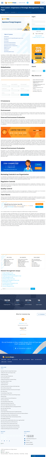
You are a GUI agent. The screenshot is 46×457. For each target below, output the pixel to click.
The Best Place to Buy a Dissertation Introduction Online (10, 426)
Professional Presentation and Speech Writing (8, 379)
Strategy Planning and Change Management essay (11, 275)
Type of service (4, 84)
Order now (37, 2)
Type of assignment (14, 84)
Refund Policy (16, 453)
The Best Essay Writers (4, 382)
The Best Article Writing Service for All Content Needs (9, 428)
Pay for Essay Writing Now (5, 377)
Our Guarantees (15, 359)
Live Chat (38, 164)
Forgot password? (38, 35)
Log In (38, 28)
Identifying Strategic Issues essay (8, 278)
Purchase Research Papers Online (6, 393)
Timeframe (22, 88)
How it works (3, 359)
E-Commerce (6, 39)
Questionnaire (21, 323)
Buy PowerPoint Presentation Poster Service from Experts (10, 389)
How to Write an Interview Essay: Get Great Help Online (10, 425)
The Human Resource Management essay (10, 283)
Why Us (20, 359)
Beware (32, 359)
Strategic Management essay (7, 272)
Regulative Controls (7, 47)
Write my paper (39, 204)
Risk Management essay (6, 281)
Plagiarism (10, 361)
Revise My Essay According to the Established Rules (9, 415)
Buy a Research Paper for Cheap (6, 381)
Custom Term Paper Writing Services (7, 376)
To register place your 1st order (38, 37)
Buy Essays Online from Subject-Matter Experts (8, 371)
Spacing (3, 92)
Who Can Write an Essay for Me (6, 387)
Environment (6, 41)
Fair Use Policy (22, 453)
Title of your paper (24, 84)
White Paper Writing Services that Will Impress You (9, 421)
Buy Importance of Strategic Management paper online (13, 38)
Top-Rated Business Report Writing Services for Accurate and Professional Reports (14, 413)
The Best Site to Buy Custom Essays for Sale (8, 372)
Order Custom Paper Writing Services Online (8, 404)
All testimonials (41, 314)
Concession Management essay (8, 286)
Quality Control (6, 48)
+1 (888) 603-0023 (11, 167)
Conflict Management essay (7, 284)
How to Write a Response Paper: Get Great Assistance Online (11, 416)
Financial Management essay (7, 277)
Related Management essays (9, 51)
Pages (12, 88)
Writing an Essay (3, 396)
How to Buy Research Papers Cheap (7, 401)
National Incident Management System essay (10, 280)
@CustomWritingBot (29, 444)
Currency (12, 92)
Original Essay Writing (4, 374)
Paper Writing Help (4, 410)
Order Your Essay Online (5, 399)
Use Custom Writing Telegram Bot (23, 348)
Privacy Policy (11, 453)
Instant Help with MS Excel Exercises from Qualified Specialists (11, 411)
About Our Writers (26, 359)
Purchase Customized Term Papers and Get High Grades (10, 386)
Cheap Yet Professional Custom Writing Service (8, 398)
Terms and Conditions (4, 453)
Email (32, 19)
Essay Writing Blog (38, 359)
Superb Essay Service (4, 384)
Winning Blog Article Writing (5, 418)
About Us (9, 359)
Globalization (6, 36)
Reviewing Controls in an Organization (10, 45)
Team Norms (6, 50)
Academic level (4, 88)
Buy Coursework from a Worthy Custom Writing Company (10, 394)
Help (39, 206)
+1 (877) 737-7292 (21, 2)
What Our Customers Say (23, 314)
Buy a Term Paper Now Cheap (6, 408)
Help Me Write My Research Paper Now (7, 403)
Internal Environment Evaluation (9, 44)
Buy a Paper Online (4, 391)
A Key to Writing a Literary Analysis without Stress (9, 423)
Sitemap (26, 453)
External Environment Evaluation (10, 42)
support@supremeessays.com (10, 169)
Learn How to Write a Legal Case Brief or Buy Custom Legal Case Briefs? (12, 420)
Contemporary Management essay (8, 274)
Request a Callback (29, 442)
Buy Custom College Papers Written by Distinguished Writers (11, 406)
